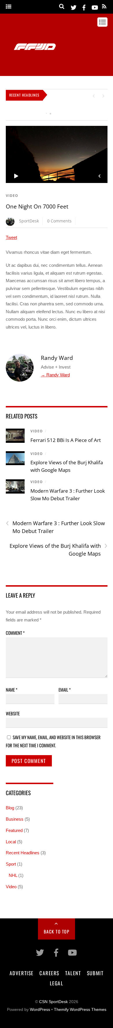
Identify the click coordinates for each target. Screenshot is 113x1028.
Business (14, 819)
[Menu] (8, 7)
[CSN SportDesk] (35, 73)
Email (65, 689)
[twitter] (74, 6)
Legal (56, 983)
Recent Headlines (22, 852)
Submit (95, 973)
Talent (73, 973)
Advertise (22, 973)
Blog (10, 807)
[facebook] (84, 6)
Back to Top (57, 931)
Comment (15, 633)
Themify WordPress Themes (80, 1009)
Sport (11, 864)
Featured (14, 830)
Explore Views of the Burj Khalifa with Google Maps (58, 549)
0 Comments (59, 221)
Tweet (11, 237)
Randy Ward (57, 358)
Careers (49, 973)
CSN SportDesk (53, 1002)
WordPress (40, 1009)
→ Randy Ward (55, 374)
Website (13, 713)
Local (11, 841)
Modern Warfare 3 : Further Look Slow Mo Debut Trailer (55, 526)
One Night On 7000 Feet (37, 206)
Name (11, 689)
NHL (13, 875)
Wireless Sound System (29, 111)
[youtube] (94, 6)
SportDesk (29, 221)
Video (12, 195)
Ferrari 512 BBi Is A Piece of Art (65, 440)
